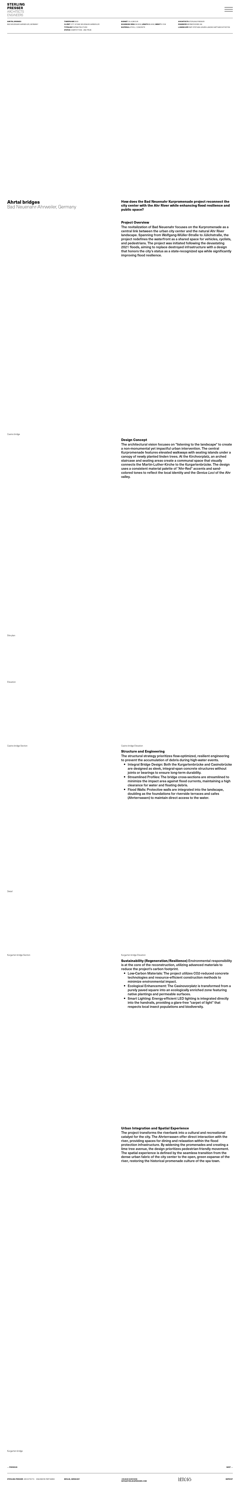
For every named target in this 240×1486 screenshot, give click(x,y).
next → (229, 1467)
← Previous (12, 1467)
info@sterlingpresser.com (134, 1481)
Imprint (229, 1479)
